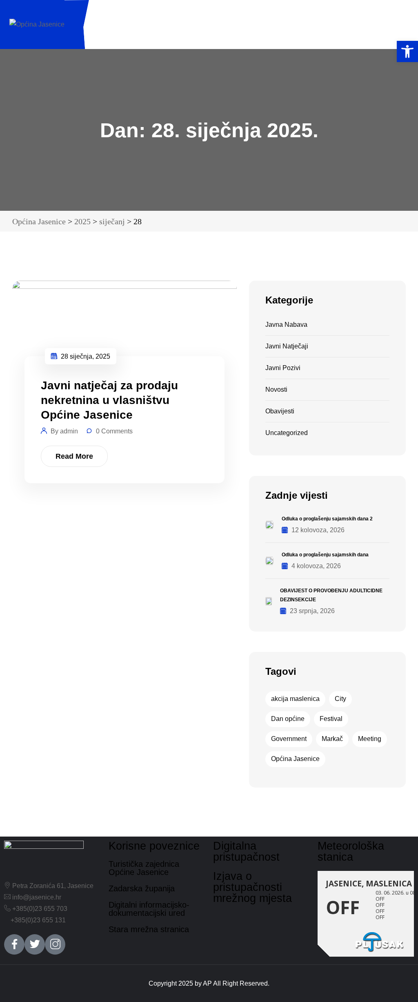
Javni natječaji (286, 346)
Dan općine (288, 718)
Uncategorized (286, 432)
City (340, 698)
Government (289, 738)
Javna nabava (286, 324)
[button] (407, 51)
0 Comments (114, 431)
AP (207, 983)
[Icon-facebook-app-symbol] (14, 944)
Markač (332, 738)
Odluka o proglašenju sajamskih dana (325, 555)
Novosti (276, 389)
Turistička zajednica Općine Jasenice (144, 868)
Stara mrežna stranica (149, 929)
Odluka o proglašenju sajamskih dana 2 (327, 519)
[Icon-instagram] (55, 944)
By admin (64, 431)
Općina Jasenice (295, 758)
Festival (331, 718)
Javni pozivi (282, 367)
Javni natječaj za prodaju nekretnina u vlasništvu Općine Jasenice (109, 400)
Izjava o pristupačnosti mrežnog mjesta (252, 887)
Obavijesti (279, 411)
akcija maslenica (295, 698)
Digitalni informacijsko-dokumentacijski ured (149, 908)
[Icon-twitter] (34, 944)
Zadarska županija (142, 888)
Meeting (369, 738)
